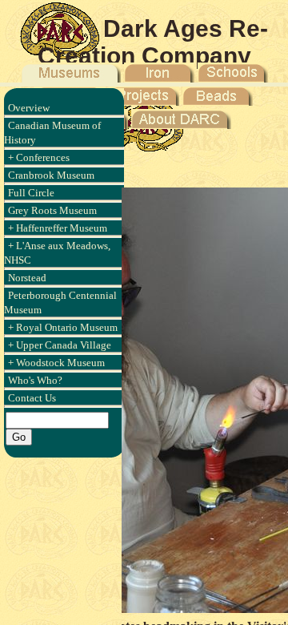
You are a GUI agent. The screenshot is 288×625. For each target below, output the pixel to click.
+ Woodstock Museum (56, 363)
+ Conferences (39, 157)
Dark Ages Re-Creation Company (153, 42)
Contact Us (32, 398)
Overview (29, 108)
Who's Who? (35, 380)
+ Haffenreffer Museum (57, 228)
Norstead (27, 278)
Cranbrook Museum (51, 175)
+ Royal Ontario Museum (63, 327)
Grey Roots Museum (52, 210)
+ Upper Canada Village (59, 345)
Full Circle (31, 193)
